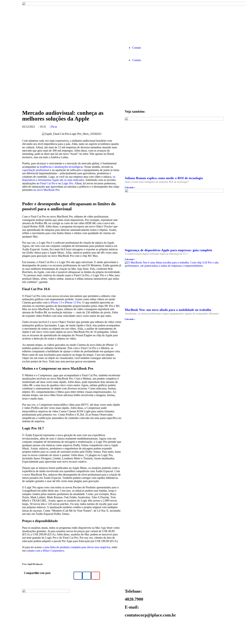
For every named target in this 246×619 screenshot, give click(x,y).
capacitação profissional (35, 170)
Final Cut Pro (47, 183)
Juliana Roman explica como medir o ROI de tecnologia (164, 178)
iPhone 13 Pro (73, 302)
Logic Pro (67, 183)
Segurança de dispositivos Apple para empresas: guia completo (168, 250)
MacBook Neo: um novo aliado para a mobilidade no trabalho (168, 310)
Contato (136, 47)
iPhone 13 (56, 302)
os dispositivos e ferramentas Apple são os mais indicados (68, 178)
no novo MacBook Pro (46, 189)
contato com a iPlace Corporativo (45, 550)
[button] (174, 54)
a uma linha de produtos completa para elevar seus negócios (76, 547)
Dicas (54, 126)
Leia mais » (130, 187)
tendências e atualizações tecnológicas (61, 166)
